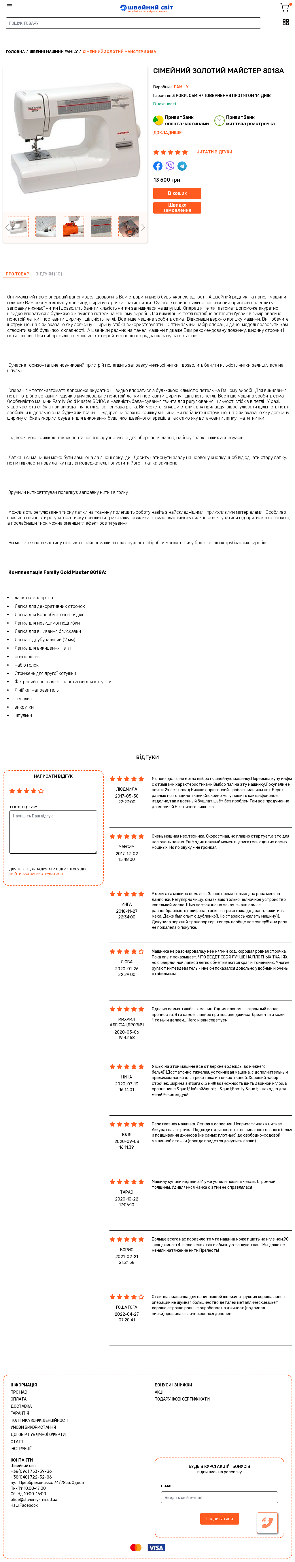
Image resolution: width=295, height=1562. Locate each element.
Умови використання (33, 1427)
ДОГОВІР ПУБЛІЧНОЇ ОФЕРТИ (38, 1434)
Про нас (19, 1392)
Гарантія (20, 1413)
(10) (58, 274)
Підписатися (219, 1518)
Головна (15, 52)
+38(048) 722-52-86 (31, 1477)
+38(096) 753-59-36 (31, 1471)
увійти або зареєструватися (36, 874)
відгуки (44, 274)
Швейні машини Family (54, 52)
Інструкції (21, 1448)
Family (181, 87)
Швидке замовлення (177, 208)
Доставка (21, 1406)
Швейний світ (24, 1465)
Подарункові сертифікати (182, 1399)
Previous (7, 227)
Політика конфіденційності (39, 1420)
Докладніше (167, 132)
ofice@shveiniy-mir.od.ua (34, 1499)
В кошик (177, 193)
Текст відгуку (23, 807)
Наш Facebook (24, 1505)
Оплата (19, 1399)
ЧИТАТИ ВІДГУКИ (214, 152)
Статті (17, 1441)
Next (143, 227)
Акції (160, 1392)
